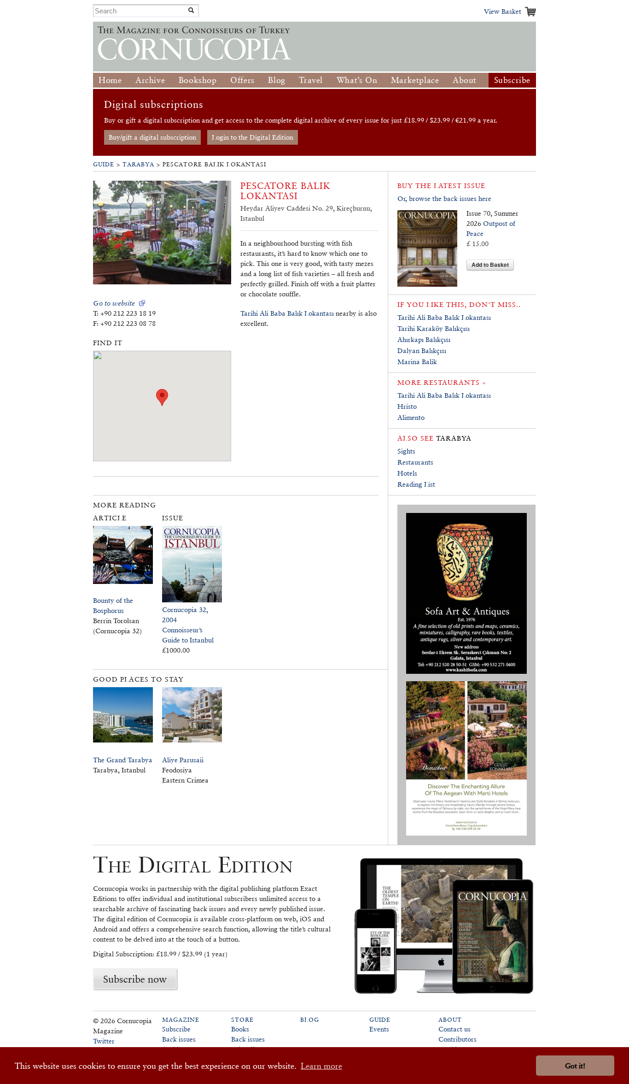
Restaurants (415, 462)
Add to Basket (490, 264)
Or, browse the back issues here (444, 198)
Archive (150, 80)
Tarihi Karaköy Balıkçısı (433, 328)
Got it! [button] (575, 1065)
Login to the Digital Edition (252, 137)
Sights (406, 451)
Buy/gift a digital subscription (152, 137)
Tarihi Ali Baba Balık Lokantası (287, 313)
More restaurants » (441, 382)
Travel (311, 80)
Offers (242, 80)
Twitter (104, 1041)
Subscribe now (135, 979)
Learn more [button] (321, 1066)
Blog (276, 80)
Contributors (457, 1039)
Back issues (179, 1039)
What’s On (357, 80)
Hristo (407, 406)
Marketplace (415, 80)
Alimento (411, 417)
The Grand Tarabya (122, 760)
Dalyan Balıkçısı (421, 350)
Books (240, 1029)
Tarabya (138, 164)
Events (379, 1029)
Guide (103, 164)
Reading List (416, 484)
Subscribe (512, 80)
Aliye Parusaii (183, 760)
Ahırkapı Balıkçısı (423, 339)
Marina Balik (417, 361)
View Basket (502, 11)
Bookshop (198, 80)
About (465, 80)
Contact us (454, 1029)
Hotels (407, 473)
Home (110, 80)
